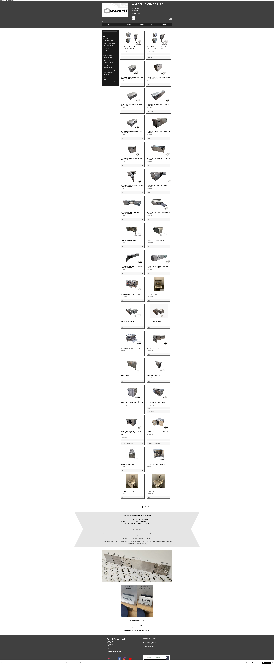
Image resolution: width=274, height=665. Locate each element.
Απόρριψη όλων (256, 662)
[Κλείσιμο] (272, 663)
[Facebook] (119, 658)
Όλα (104, 36)
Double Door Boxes (107, 59)
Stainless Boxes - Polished (109, 43)
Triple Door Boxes (107, 60)
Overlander (106, 65)
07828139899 (135, 10)
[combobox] (132, 54)
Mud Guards (106, 64)
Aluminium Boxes (107, 42)
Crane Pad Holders (107, 55)
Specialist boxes (107, 76)
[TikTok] (108, 658)
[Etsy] (114, 658)
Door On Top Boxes (107, 57)
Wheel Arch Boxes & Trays (109, 81)
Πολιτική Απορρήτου (81, 662)
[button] (170, 18)
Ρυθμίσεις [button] (247, 662)
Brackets (105, 50)
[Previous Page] (139, 507)
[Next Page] (152, 507)
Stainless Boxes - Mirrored (109, 45)
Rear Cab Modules (107, 69)
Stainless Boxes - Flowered (109, 47)
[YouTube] (130, 658)
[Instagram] (124, 658)
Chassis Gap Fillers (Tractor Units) (109, 53)
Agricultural (106, 48)
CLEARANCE (106, 38)
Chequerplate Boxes (108, 40)
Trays (104, 77)
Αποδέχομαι (266, 662)
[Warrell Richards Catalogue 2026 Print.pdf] (133, 18)
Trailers (105, 79)
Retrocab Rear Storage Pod (109, 70)
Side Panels (106, 74)
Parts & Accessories (107, 67)
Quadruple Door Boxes (108, 62)
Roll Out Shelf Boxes (108, 72)
